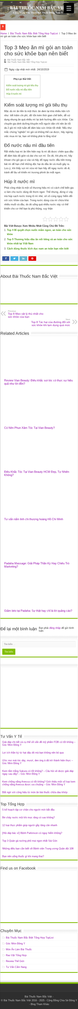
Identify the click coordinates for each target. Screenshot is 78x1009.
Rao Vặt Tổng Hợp (16, 955)
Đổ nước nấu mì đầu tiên (19, 89)
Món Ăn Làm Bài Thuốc (19, 949)
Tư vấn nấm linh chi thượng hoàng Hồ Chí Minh (33, 519)
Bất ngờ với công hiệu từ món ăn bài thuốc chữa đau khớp (34, 792)
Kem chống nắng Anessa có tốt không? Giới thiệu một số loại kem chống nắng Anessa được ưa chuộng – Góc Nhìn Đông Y (38, 783)
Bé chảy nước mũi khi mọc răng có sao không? (28, 817)
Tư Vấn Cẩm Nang (16, 967)
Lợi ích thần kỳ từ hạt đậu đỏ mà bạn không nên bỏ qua (33, 752)
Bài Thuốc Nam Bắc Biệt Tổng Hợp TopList (34, 33)
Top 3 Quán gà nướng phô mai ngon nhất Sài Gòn (29, 840)
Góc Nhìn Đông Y (15, 943)
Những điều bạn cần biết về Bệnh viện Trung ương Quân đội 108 (37, 848)
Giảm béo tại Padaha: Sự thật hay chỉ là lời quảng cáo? (38, 610)
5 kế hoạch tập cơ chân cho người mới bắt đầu (28, 809)
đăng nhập (55, 627)
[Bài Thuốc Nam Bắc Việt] (39, 10)
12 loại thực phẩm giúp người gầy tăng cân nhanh (29, 825)
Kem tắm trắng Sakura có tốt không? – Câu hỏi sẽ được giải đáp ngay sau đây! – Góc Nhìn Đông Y (37, 772)
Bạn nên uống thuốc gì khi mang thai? (23, 856)
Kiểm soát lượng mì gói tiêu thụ (22, 85)
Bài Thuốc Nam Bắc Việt (18, 60)
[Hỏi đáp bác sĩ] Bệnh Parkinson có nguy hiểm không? (32, 833)
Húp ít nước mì (13, 94)
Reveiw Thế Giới (15, 961)
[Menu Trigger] (69, 8)
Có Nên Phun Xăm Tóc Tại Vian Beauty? (29, 427)
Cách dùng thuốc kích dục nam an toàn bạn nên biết (38, 248)
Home (3, 33)
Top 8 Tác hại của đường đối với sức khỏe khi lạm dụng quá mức (50, 322)
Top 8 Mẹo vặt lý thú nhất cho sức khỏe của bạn (25, 314)
